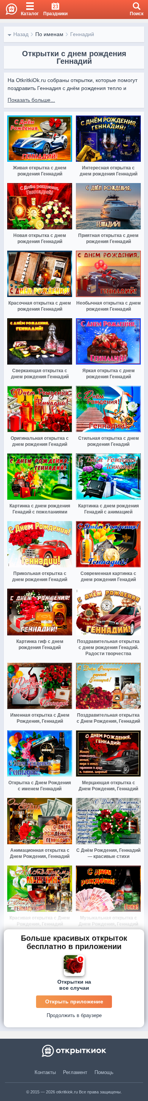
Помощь (103, 1072)
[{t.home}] (74, 1051)
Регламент (75, 1072)
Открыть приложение (74, 1001)
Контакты (45, 1072)
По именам (49, 34)
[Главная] (8, 9)
